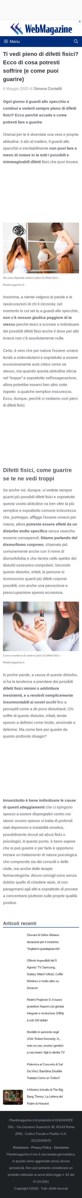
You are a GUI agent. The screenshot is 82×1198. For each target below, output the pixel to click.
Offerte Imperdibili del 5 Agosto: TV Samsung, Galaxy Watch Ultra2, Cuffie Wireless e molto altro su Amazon (45, 974)
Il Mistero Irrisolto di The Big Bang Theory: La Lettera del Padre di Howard (45, 1096)
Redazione (21, 1147)
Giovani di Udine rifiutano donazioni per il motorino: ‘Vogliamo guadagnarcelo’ (43, 941)
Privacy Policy (41, 1147)
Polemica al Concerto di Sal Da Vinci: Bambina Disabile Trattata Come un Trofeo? (45, 1071)
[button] (76, 41)
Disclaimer (61, 1147)
